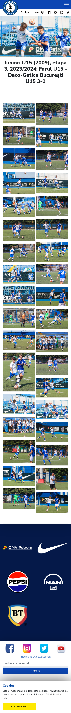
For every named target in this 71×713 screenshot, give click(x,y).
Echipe (25, 12)
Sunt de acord (19, 706)
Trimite (35, 670)
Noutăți (39, 12)
